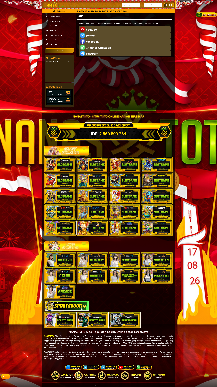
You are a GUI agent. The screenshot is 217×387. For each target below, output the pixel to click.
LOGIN (169, 5)
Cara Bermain (55, 16)
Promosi (53, 44)
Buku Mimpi (55, 25)
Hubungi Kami (55, 35)
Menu (5, 376)
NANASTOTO (110, 385)
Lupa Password (56, 39)
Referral (53, 30)
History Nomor (56, 21)
